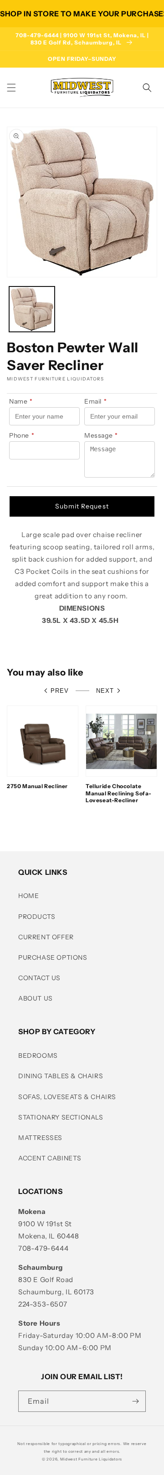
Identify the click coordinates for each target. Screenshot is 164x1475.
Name (21, 401)
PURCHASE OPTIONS (52, 957)
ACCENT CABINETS (50, 1158)
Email (95, 401)
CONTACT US (39, 978)
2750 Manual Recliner (37, 786)
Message (101, 435)
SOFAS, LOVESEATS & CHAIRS (67, 1097)
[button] (11, 88)
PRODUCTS (37, 917)
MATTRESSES (40, 1138)
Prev (60, 690)
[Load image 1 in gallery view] (32, 309)
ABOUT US (35, 998)
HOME (28, 896)
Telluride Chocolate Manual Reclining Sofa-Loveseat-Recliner (118, 793)
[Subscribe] (135, 1401)
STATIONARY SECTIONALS (60, 1117)
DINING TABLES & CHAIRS (60, 1076)
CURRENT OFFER (46, 937)
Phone (22, 435)
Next (105, 690)
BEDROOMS (38, 1055)
